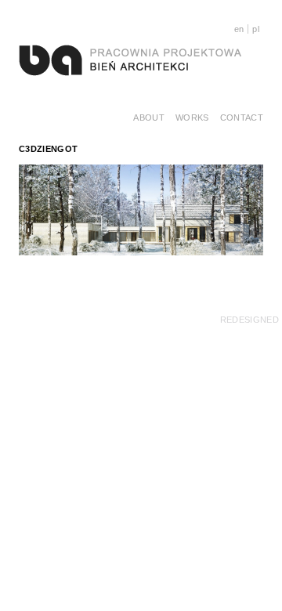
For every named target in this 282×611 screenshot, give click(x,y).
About (148, 117)
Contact (241, 117)
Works (192, 117)
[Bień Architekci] (130, 59)
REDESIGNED (249, 319)
